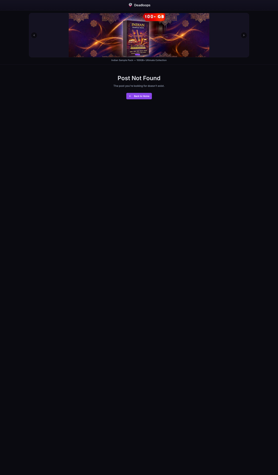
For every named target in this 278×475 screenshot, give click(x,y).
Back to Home (141, 96)
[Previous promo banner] (34, 35)
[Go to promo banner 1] (137, 54)
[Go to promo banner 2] (142, 54)
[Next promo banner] (244, 35)
